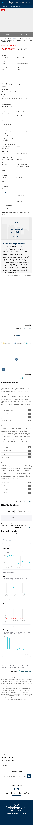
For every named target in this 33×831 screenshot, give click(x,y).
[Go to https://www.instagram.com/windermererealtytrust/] (17, 789)
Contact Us (5, 765)
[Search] (29, 776)
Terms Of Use (10, 821)
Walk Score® (19, 335)
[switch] (22, 34)
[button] (16, 796)
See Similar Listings (24, 54)
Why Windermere (8, 760)
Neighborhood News (8, 763)
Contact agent (6, 34)
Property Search (7, 757)
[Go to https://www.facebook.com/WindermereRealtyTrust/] (15, 789)
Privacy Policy (22, 821)
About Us (5, 754)
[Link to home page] (11, 2)
